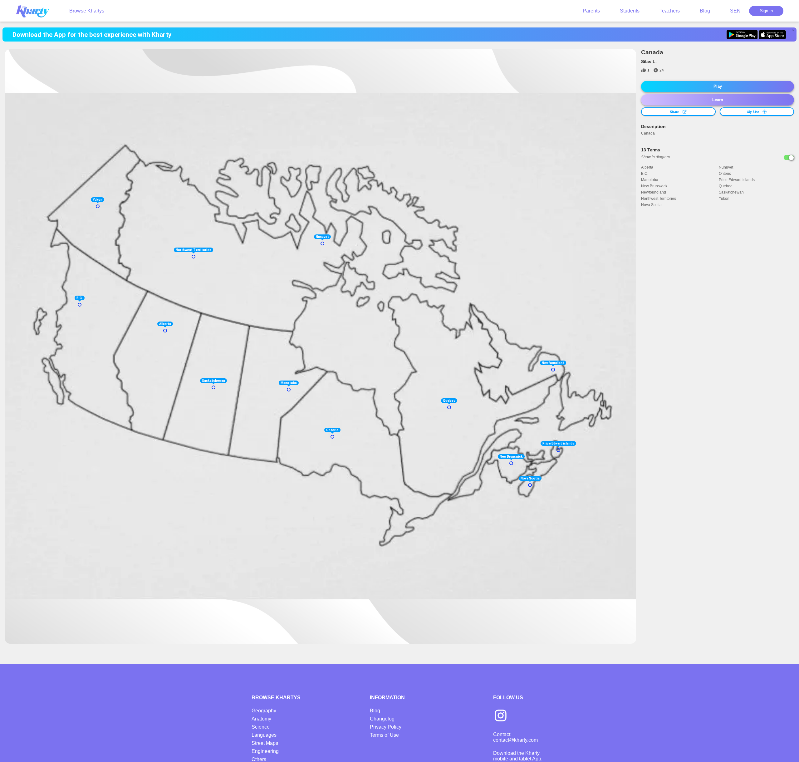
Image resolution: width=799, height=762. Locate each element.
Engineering (265, 751)
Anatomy (261, 718)
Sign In (766, 10)
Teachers (669, 10)
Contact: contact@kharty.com (515, 737)
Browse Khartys (86, 10)
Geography (264, 710)
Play (717, 86)
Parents (591, 10)
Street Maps (265, 743)
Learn (717, 99)
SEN (735, 10)
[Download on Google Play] (742, 35)
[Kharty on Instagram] (500, 716)
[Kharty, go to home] (36, 10)
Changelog (382, 718)
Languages (264, 735)
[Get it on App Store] (772, 35)
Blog (705, 10)
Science (261, 727)
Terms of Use (384, 735)
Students (630, 10)
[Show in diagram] (789, 157)
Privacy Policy (385, 727)
